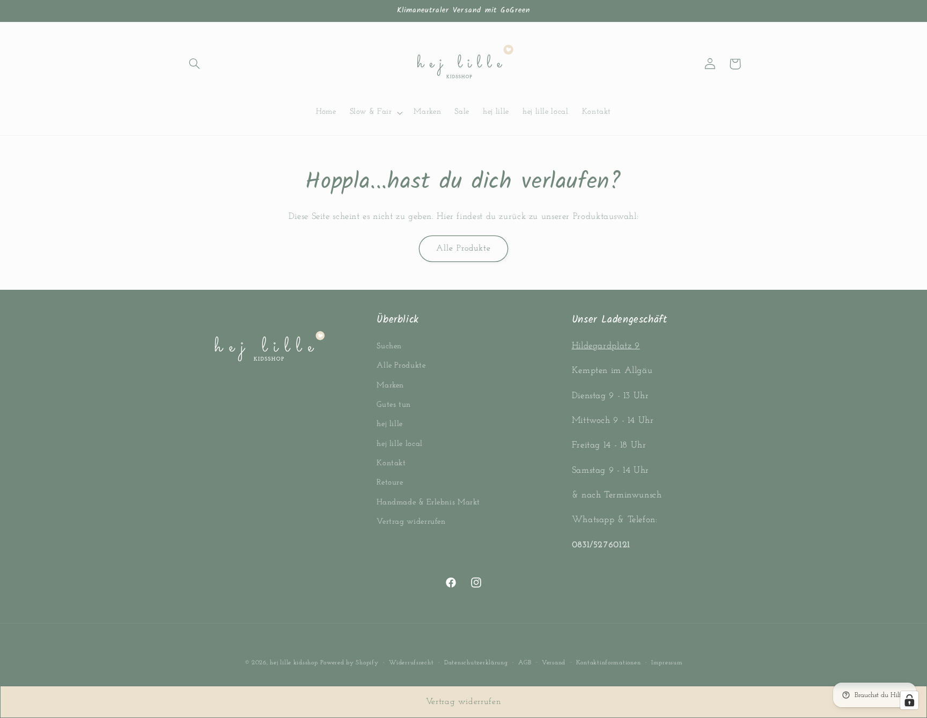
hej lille (390, 424)
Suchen (389, 346)
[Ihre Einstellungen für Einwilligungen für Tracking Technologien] (909, 700)
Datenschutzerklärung (476, 663)
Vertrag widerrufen (411, 522)
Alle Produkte (463, 248)
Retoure (390, 483)
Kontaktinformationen (608, 663)
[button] (194, 64)
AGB (524, 663)
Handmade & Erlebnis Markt (428, 503)
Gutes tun (394, 405)
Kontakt (391, 463)
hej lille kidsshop (294, 663)
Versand (553, 663)
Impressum (667, 663)
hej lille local (399, 444)
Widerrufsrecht (411, 663)
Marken (390, 386)
